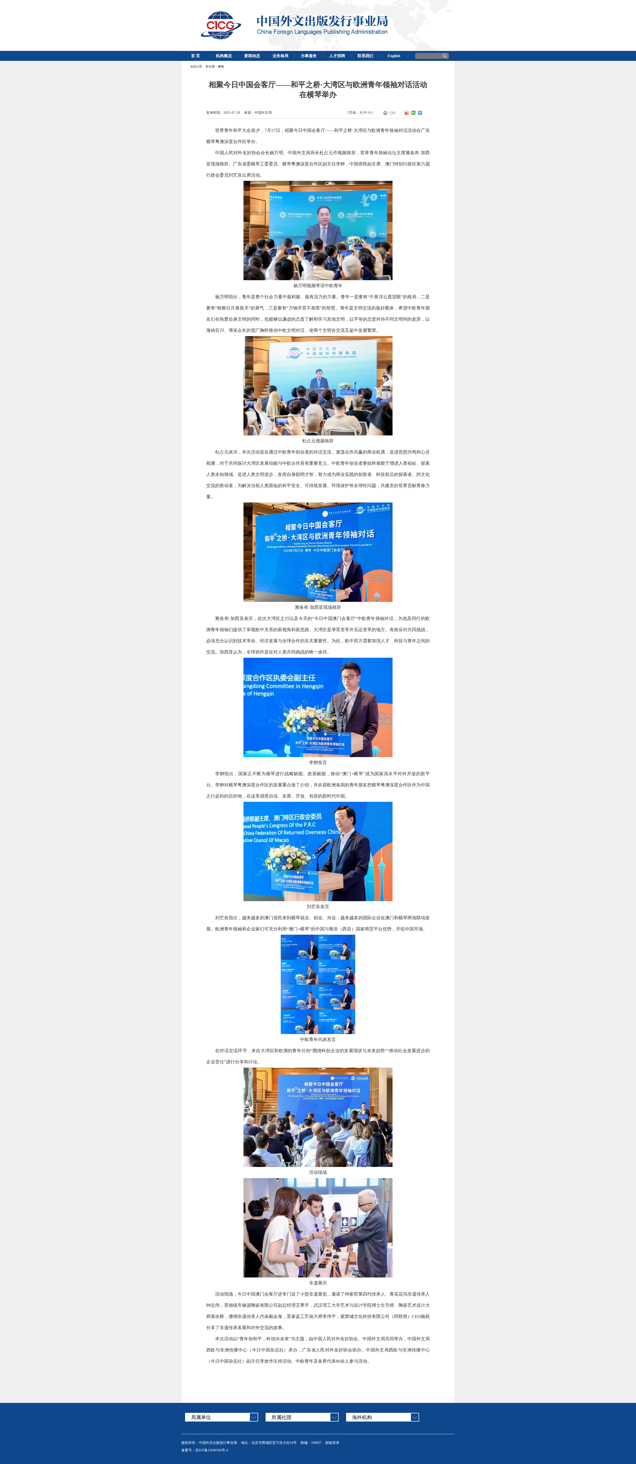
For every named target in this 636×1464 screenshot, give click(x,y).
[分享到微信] (413, 113)
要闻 (221, 66)
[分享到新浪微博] (407, 113)
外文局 (210, 66)
